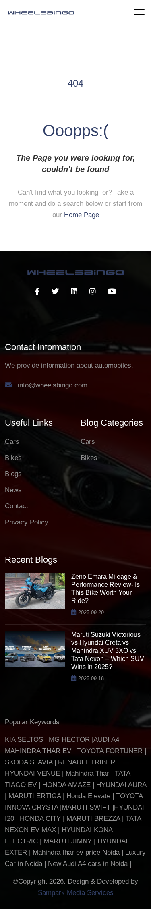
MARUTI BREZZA (94, 818)
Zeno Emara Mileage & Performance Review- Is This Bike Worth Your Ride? (105, 588)
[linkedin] (74, 292)
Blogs (13, 474)
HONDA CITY (41, 818)
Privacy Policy (26, 522)
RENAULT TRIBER (86, 762)
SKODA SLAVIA (28, 762)
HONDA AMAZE (66, 785)
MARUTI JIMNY (66, 841)
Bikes (13, 458)
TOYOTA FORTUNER (111, 751)
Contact (16, 506)
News (13, 490)
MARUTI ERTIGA (34, 796)
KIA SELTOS (24, 739)
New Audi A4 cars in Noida (89, 864)
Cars (12, 441)
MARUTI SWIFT (87, 807)
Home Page (81, 215)
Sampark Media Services (76, 893)
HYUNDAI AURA (121, 785)
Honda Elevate (88, 796)
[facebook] (37, 292)
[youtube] (112, 292)
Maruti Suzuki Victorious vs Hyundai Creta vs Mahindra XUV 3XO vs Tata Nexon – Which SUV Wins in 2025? (107, 650)
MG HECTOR (69, 739)
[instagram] (92, 292)
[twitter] (55, 292)
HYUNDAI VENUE (32, 773)
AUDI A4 (106, 739)
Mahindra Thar (87, 773)
